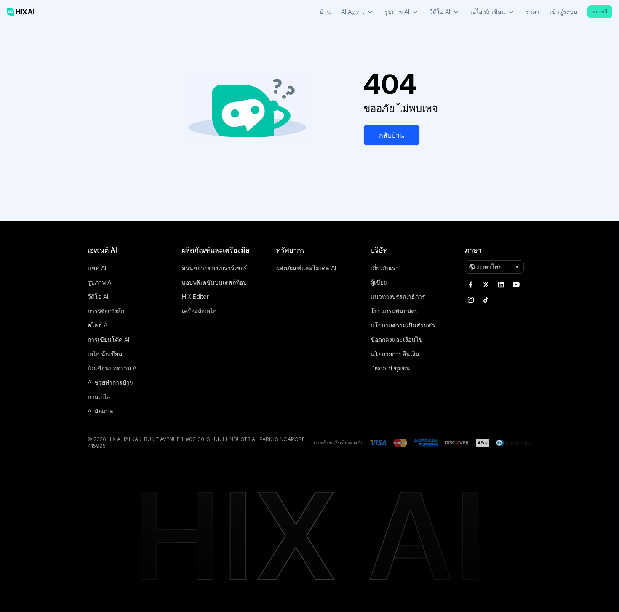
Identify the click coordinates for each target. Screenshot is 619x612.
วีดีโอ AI (98, 296)
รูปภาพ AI (100, 282)
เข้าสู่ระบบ (563, 11)
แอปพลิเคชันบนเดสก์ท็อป (214, 282)
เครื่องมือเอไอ (199, 310)
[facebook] (471, 284)
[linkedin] (501, 284)
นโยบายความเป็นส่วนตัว (403, 325)
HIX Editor (195, 296)
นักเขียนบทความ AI (113, 368)
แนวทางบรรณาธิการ (398, 296)
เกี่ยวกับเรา (385, 267)
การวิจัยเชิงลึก (106, 310)
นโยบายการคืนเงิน (395, 353)
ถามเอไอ (99, 396)
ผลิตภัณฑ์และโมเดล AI (306, 267)
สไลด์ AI (98, 325)
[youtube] (516, 284)
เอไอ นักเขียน (105, 353)
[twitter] (486, 284)
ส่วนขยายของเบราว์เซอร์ (214, 267)
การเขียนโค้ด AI (108, 339)
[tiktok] (486, 299)
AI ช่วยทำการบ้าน (111, 382)
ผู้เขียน (379, 282)
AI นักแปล (100, 411)
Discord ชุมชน (390, 368)
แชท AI (97, 267)
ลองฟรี (599, 11)
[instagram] (471, 299)
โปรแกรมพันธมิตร (394, 310)
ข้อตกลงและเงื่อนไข (397, 339)
